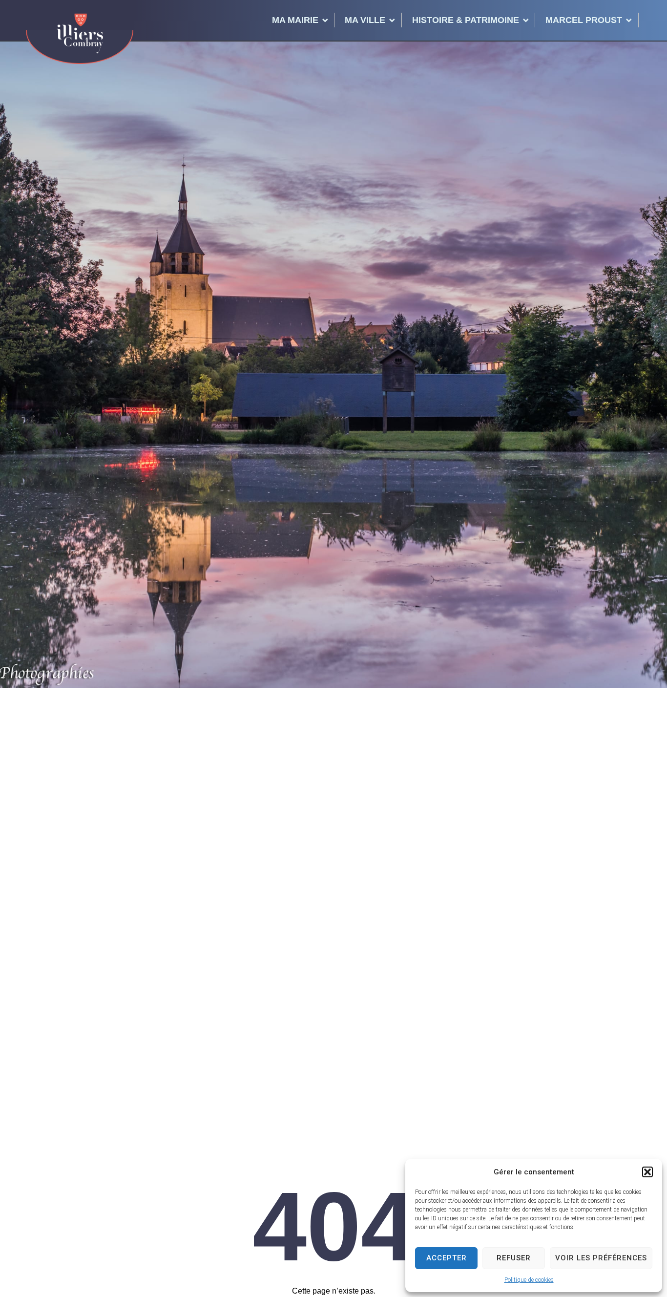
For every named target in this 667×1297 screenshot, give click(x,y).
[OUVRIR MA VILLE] (392, 20)
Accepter (446, 1258)
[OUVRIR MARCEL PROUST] (629, 20)
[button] (647, 1172)
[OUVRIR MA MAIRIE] (325, 20)
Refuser (514, 1258)
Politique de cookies (529, 1279)
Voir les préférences (601, 1258)
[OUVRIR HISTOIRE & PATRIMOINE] (525, 20)
